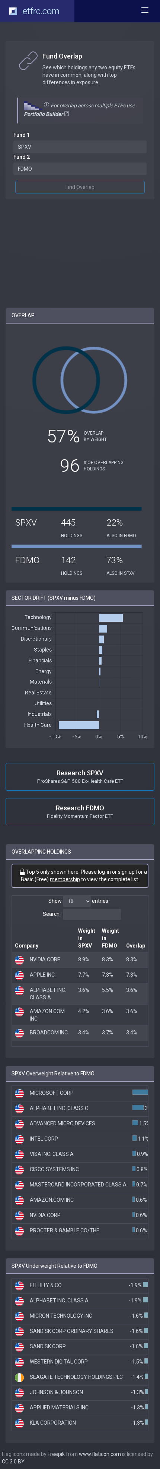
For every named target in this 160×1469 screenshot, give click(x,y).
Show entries (78, 901)
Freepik (56, 1454)
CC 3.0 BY (13, 1462)
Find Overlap (80, 187)
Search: (52, 914)
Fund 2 (21, 157)
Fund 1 (21, 135)
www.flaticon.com (100, 1454)
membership (65, 879)
